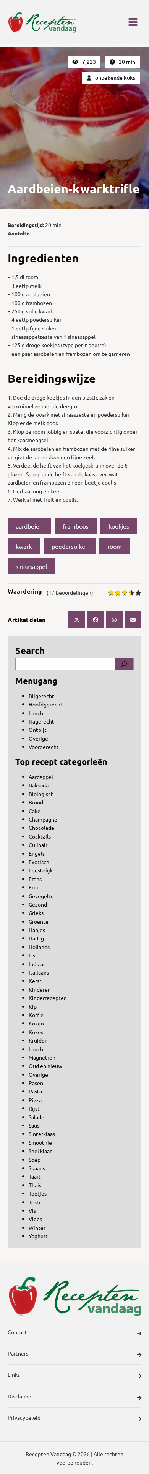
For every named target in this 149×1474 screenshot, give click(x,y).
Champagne (43, 819)
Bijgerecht (41, 695)
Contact (17, 1332)
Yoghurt (38, 1235)
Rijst (34, 1108)
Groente (39, 921)
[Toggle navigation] (133, 22)
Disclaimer (20, 1396)
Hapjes (37, 929)
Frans (35, 878)
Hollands (39, 946)
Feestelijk (41, 870)
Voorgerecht (44, 746)
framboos (76, 526)
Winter (37, 1227)
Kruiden (38, 1040)
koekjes (119, 526)
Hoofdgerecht (46, 704)
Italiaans (39, 972)
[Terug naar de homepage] (42, 22)
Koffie (36, 1014)
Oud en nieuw (45, 1065)
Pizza (35, 1099)
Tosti (34, 1202)
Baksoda (39, 785)
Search (30, 650)
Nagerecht (41, 721)
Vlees (35, 1218)
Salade (36, 1117)
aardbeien (29, 526)
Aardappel (41, 776)
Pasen (36, 1082)
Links (14, 1374)
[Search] (124, 664)
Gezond (38, 904)
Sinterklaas (42, 1133)
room (114, 546)
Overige (38, 738)
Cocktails (40, 836)
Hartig (36, 938)
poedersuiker (69, 546)
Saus (34, 1125)
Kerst (35, 980)
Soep (34, 1159)
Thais (35, 1185)
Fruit (34, 887)
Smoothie (40, 1142)
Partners (18, 1353)
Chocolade (41, 827)
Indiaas (37, 964)
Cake (34, 810)
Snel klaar (40, 1150)
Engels (37, 853)
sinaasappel (31, 566)
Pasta (35, 1091)
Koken (36, 1023)
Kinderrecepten (48, 997)
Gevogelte (41, 896)
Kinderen (40, 989)
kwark (24, 546)
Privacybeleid (24, 1417)
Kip (33, 1006)
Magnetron (42, 1057)
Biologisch (41, 793)
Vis (32, 1210)
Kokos (36, 1031)
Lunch (36, 712)
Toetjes (38, 1193)
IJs (32, 955)
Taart (35, 1176)
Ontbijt (38, 729)
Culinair (38, 844)
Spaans (37, 1167)
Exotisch (39, 861)
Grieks (36, 912)
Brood (36, 802)
